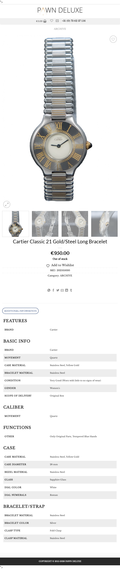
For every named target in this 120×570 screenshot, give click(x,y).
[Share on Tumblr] (71, 290)
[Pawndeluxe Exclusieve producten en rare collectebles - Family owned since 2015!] (60, 11)
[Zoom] (6, 204)
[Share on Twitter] (57, 290)
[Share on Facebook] (53, 290)
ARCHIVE (60, 29)
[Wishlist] (51, 20)
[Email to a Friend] (62, 290)
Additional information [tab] (20, 310)
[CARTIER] (3, 285)
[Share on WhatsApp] (48, 290)
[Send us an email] (57, 21)
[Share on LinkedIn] (66, 290)
